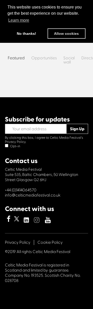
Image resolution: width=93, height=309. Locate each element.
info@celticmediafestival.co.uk (32, 195)
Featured (16, 58)
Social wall (69, 60)
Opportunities (44, 58)
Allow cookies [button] (66, 33)
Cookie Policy (50, 242)
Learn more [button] (18, 20)
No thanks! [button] (26, 33)
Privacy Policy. (15, 142)
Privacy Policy (17, 242)
